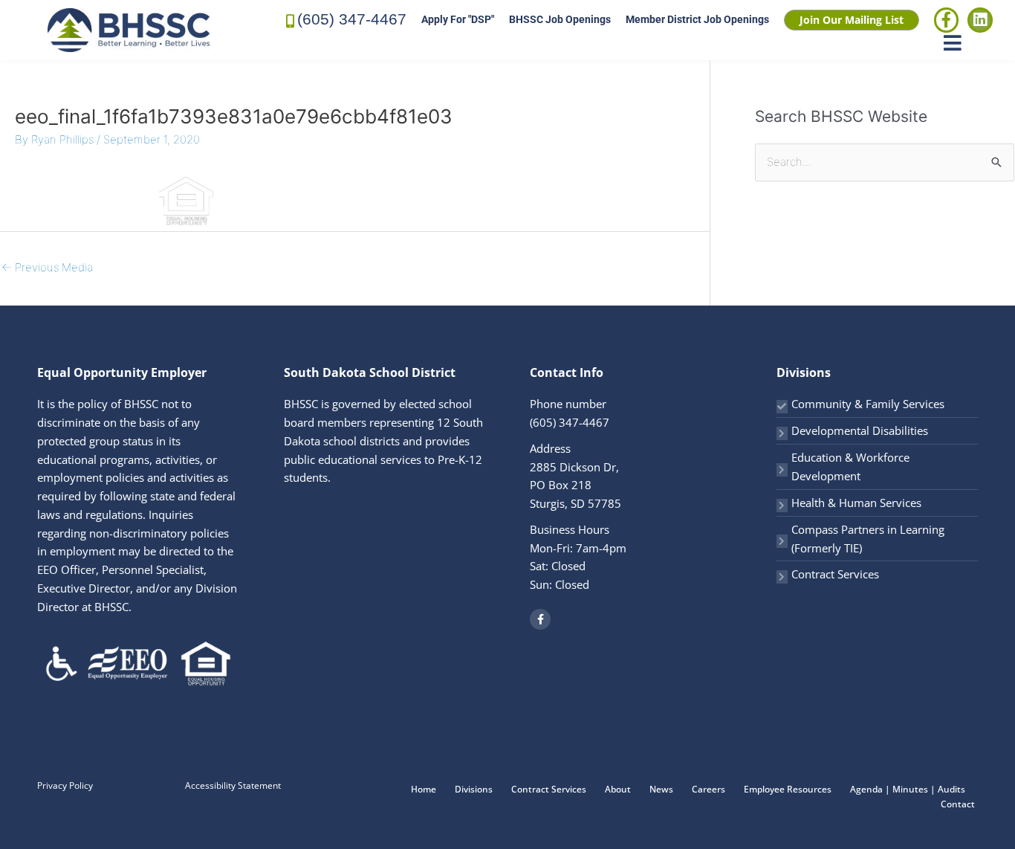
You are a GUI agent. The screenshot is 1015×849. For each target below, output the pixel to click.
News (661, 789)
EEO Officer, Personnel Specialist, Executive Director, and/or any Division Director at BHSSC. (137, 588)
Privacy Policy (65, 785)
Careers (708, 789)
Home (423, 789)
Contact (958, 804)
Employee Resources (787, 789)
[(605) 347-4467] (290, 20)
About (618, 789)
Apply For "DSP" (457, 19)
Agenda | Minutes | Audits (907, 789)
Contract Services (835, 573)
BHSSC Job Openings (560, 19)
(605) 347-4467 (351, 19)
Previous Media (47, 267)
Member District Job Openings (697, 19)
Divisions (474, 789)
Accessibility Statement (233, 785)
